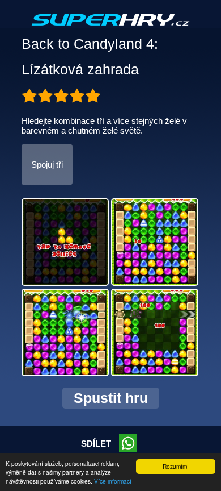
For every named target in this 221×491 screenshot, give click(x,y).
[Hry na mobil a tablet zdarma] (110, 29)
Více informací (112, 481)
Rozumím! (176, 466)
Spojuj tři (47, 164)
